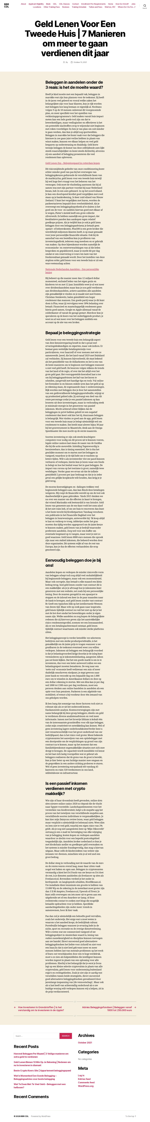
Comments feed (86, 1082)
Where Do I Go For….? (126, 7)
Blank (48, 4)
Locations (37, 7)
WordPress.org (86, 1086)
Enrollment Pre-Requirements (93, 4)
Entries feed (84, 1079)
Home (110, 4)
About (23, 4)
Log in (81, 1075)
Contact (75, 4)
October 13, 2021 (80, 62)
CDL (55, 4)
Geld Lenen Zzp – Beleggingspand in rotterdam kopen (72, 163)
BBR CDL (6, 5)
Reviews (65, 7)
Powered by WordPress (40, 1116)
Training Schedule (79, 7)
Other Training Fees (52, 7)
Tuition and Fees (95, 7)
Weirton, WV (110, 7)
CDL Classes (64, 4)
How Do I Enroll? (122, 4)
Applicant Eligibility (36, 4)
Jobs (133, 4)
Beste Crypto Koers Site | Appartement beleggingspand (42, 1070)
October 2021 (85, 1042)
